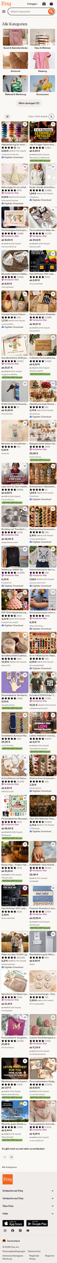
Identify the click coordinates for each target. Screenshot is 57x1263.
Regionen (49, 1255)
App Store (13, 1223)
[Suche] (51, 11)
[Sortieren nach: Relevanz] (51, 116)
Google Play (37, 1223)
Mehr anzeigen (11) (29, 103)
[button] (11, 1241)
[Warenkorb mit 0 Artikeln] (51, 4)
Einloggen (32, 4)
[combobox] (27, 11)
